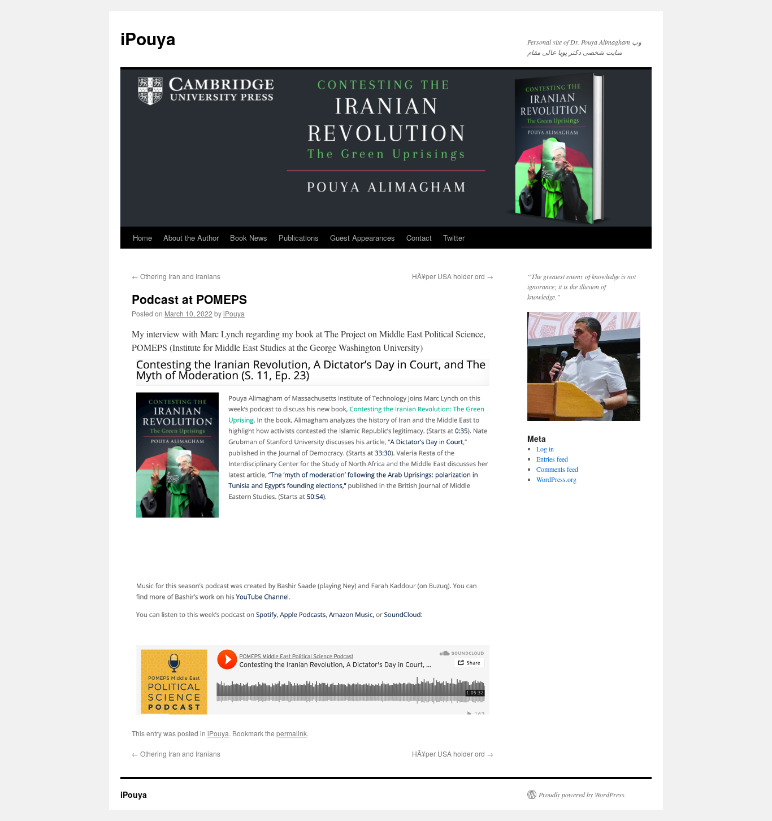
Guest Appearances (362, 237)
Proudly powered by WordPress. (582, 794)
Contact (419, 237)
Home (142, 237)
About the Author (191, 237)
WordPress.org (556, 479)
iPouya (148, 38)
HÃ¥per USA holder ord (452, 276)
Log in (545, 448)
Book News (248, 237)
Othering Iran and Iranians (176, 276)
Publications (299, 237)
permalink (291, 733)
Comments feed (557, 469)
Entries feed (552, 458)
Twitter (454, 237)
